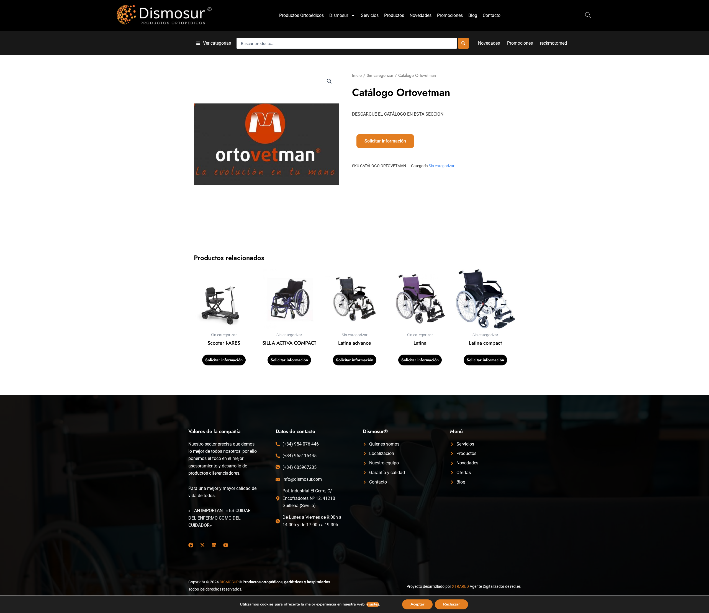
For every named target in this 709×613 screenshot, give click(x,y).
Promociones (450, 15)
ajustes (372, 604)
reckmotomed (553, 43)
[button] (213, 43)
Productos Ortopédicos (301, 15)
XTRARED (460, 586)
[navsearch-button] (585, 15)
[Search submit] (463, 43)
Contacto (491, 15)
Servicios (370, 15)
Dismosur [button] (338, 15)
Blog (472, 15)
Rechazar (451, 604)
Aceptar (417, 604)
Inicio (357, 75)
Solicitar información (385, 141)
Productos (394, 15)
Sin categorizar (380, 75)
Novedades (420, 15)
